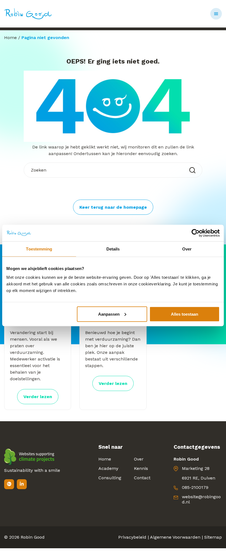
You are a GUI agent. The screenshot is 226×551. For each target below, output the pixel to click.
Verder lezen (37, 396)
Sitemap (213, 537)
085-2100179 (195, 487)
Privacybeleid (132, 537)
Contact (142, 477)
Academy (108, 468)
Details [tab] (113, 249)
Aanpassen (109, 314)
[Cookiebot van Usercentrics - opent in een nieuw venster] (195, 233)
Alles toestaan (184, 314)
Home (10, 37)
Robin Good (33, 537)
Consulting (109, 477)
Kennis (141, 468)
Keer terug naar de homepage (113, 207)
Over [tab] (187, 249)
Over (139, 459)
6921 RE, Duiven (198, 478)
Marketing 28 (195, 468)
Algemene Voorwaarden (175, 537)
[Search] (192, 170)
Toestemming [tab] (39, 249)
